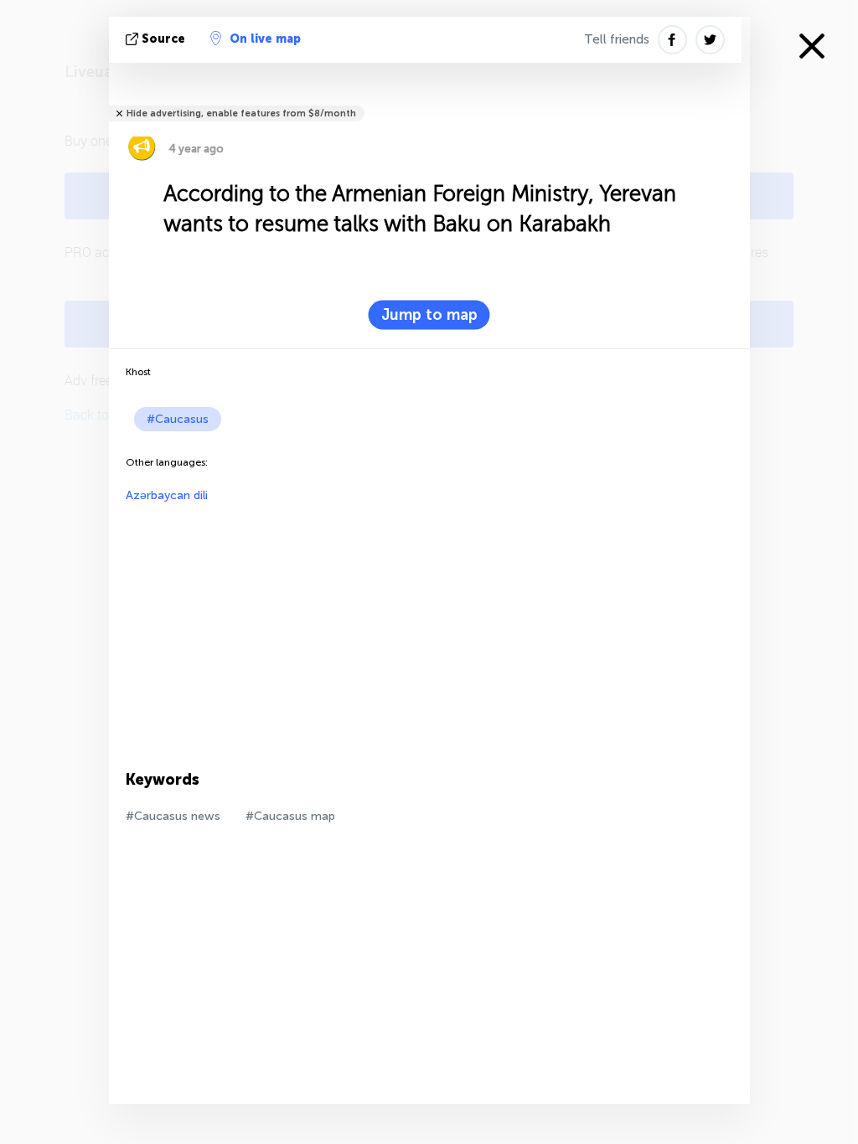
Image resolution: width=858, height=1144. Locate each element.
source (163, 39)
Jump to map (429, 315)
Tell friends (616, 39)
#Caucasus (178, 419)
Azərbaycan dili (167, 495)
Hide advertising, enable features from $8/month (241, 113)
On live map (265, 39)
